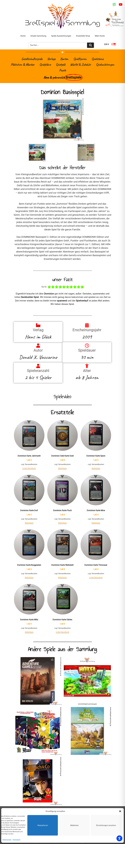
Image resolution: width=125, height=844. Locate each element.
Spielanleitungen (105, 64)
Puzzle (62, 70)
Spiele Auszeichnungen (61, 36)
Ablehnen (74, 825)
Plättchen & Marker (22, 64)
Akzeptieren (42, 825)
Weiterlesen (62, 468)
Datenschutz (7, 839)
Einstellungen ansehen (106, 825)
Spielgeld (60, 64)
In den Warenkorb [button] (29, 468)
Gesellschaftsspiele (31, 59)
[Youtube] (120, 4)
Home (23, 36)
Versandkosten (31, 464)
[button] (120, 811)
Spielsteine (97, 59)
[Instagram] (114, 4)
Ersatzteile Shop (83, 36)
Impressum (16, 839)
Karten (64, 59)
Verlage (51, 59)
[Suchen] (90, 45)
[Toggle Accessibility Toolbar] (119, 838)
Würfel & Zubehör (80, 64)
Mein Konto (100, 36)
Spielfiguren (80, 59)
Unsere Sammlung (38, 36)
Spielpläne (45, 64)
